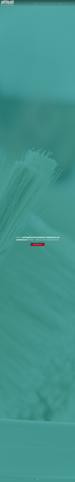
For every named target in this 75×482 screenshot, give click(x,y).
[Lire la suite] (37, 479)
